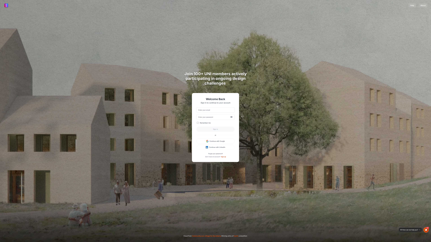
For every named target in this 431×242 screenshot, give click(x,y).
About (423, 5)
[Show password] (231, 117)
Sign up (223, 157)
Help (412, 5)
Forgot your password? (215, 153)
